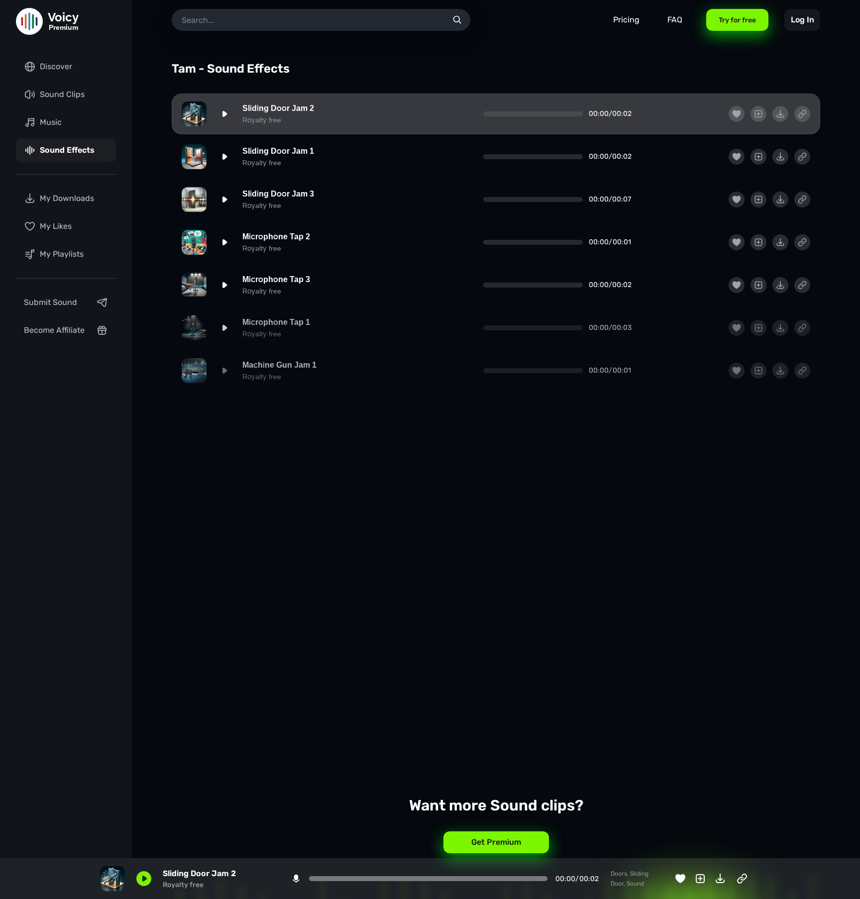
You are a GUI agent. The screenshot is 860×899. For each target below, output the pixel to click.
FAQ (674, 19)
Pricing (626, 19)
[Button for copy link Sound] (802, 114)
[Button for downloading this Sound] (780, 114)
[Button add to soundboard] (758, 114)
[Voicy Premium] (29, 21)
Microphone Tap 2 (276, 236)
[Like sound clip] (737, 114)
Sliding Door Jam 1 (278, 151)
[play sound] (224, 114)
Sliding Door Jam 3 (278, 194)
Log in (802, 19)
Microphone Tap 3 (276, 279)
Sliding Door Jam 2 (278, 108)
